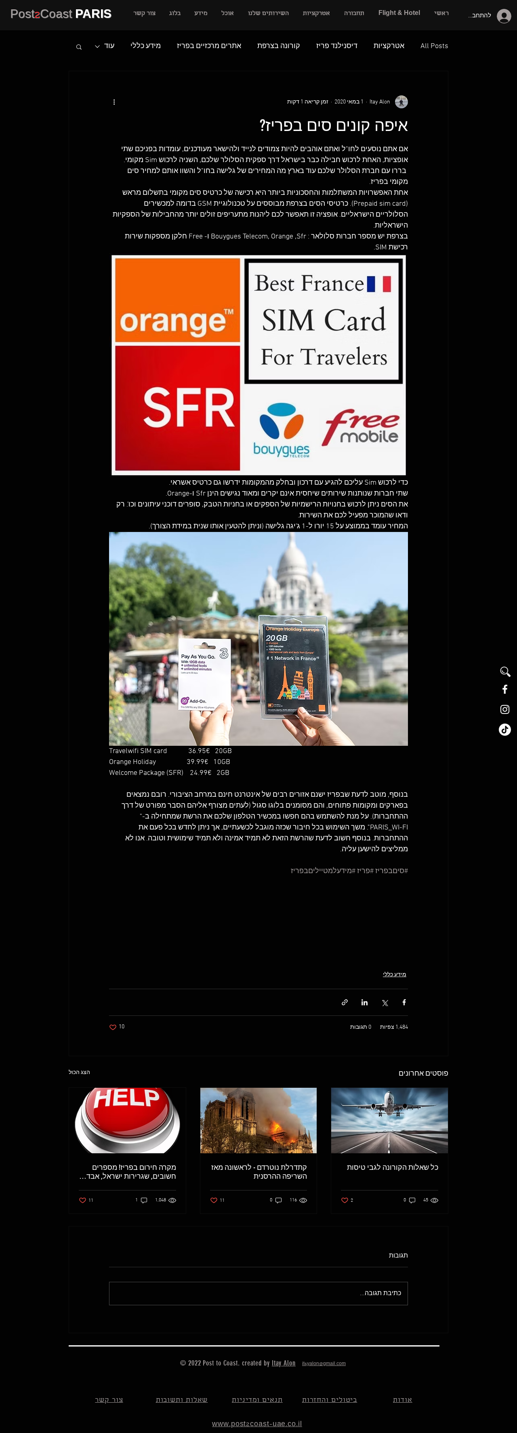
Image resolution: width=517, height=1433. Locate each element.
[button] (268, 13)
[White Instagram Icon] (505, 709)
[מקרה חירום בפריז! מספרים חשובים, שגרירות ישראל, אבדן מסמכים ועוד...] (127, 1120)
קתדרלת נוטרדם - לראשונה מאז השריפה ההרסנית (259, 1172)
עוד (109, 46)
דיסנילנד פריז (336, 46)
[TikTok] (505, 730)
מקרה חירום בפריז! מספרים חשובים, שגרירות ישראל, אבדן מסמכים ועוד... (130, 1172)
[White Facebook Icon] (505, 689)
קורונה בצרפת (278, 46)
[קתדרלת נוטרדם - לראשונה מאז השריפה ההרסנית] (258, 1120)
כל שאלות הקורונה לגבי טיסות (392, 1167)
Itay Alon (284, 1363)
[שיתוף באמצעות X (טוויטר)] (384, 1002)
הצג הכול (79, 1072)
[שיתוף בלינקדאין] (364, 1002)
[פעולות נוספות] (114, 102)
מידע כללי (145, 46)
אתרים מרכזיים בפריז (209, 46)
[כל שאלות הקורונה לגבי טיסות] (389, 1120)
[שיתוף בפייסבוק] (404, 1002)
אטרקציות (389, 46)
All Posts (434, 46)
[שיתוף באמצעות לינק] (345, 1002)
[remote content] (258, 919)
